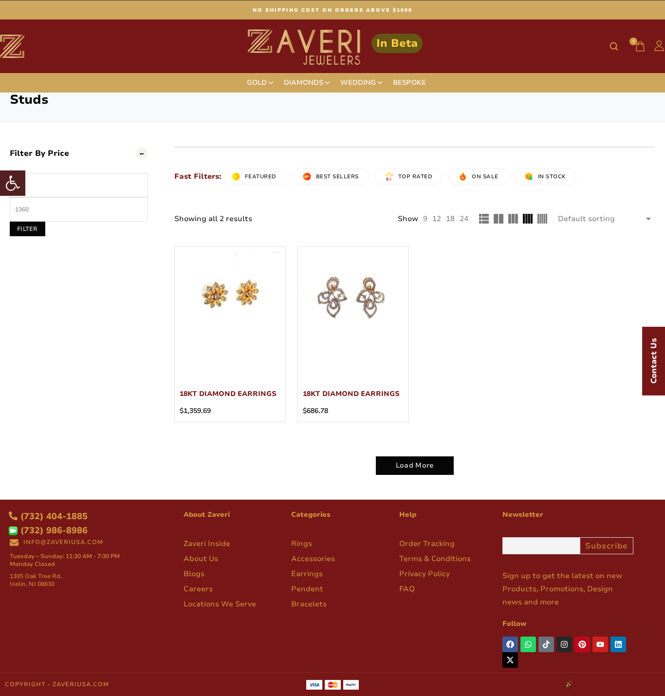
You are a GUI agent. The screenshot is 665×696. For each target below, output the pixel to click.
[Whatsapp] (528, 644)
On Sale (485, 176)
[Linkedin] (618, 644)
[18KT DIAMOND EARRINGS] (230, 302)
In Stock (552, 176)
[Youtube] (600, 644)
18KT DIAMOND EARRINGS (228, 393)
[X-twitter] (510, 660)
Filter (27, 229)
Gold (257, 82)
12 (436, 219)
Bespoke (409, 82)
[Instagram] (564, 644)
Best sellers (337, 176)
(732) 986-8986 (53, 530)
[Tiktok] (546, 644)
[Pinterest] (582, 644)
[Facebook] (510, 644)
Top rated (415, 176)
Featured (261, 176)
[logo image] (333, 46)
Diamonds (303, 82)
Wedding (358, 82)
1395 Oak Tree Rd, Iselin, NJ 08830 (36, 580)
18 (450, 219)
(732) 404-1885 (53, 516)
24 (464, 219)
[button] (12, 183)
